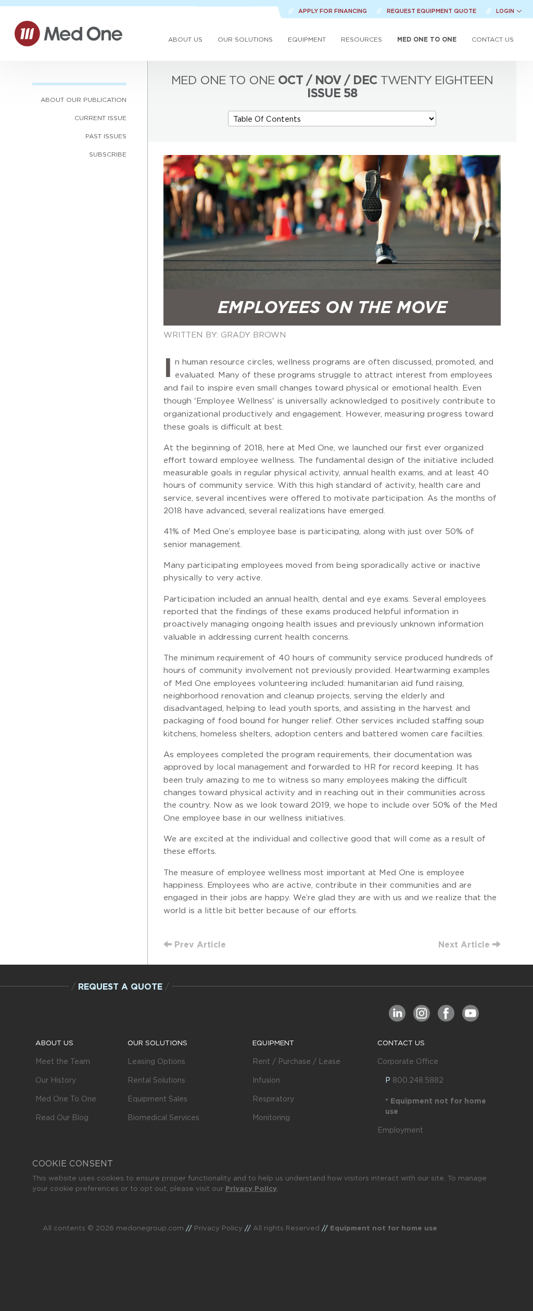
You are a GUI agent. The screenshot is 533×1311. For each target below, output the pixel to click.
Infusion (266, 1080)
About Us (185, 39)
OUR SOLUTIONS (157, 1043)
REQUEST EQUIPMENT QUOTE (432, 11)
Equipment (307, 39)
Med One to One (426, 39)
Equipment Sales (157, 1099)
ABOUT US (54, 1043)
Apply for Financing (333, 11)
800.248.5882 (417, 1080)
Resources (361, 39)
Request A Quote (120, 986)
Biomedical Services (163, 1117)
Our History (55, 1080)
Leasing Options (156, 1061)
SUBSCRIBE (107, 154)
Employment (400, 1130)
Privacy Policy (251, 1188)
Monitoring (271, 1117)
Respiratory (273, 1099)
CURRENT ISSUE (100, 118)
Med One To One (65, 1099)
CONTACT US (401, 1043)
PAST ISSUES (105, 136)
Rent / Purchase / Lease (296, 1061)
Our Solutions (245, 39)
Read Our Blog (61, 1117)
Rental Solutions (156, 1080)
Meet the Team (62, 1061)
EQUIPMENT (273, 1043)
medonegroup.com (150, 1228)
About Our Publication (83, 99)
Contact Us (493, 39)
